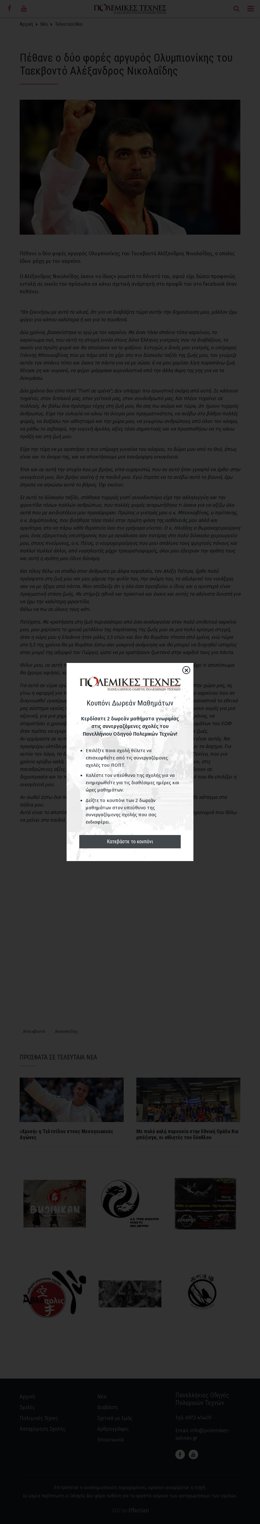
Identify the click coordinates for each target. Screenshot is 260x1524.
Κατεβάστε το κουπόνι (130, 842)
